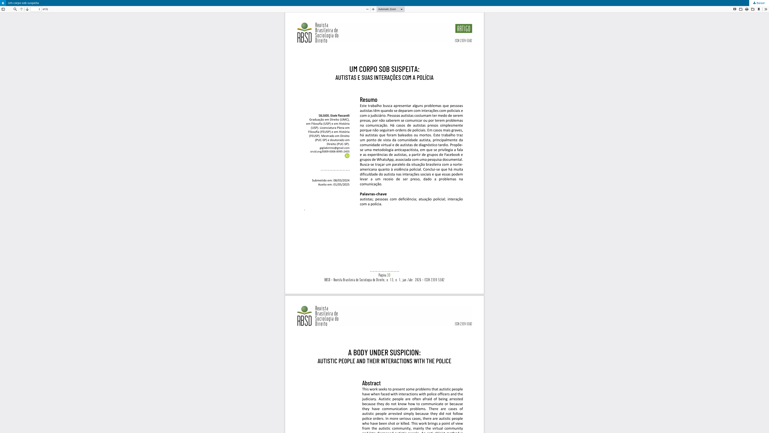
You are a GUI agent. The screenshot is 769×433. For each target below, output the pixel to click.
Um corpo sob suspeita (23, 3)
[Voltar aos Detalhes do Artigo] (3, 3)
